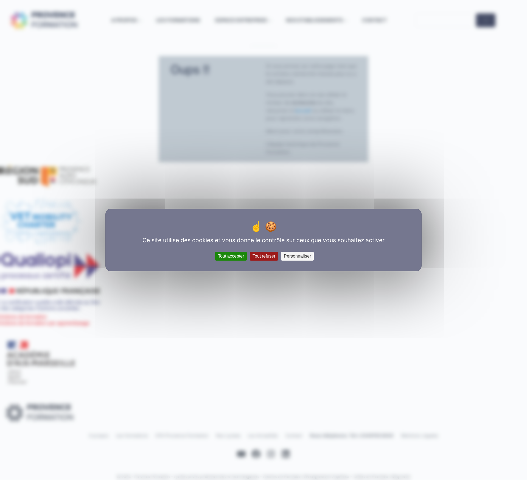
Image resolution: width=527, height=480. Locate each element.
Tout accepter (231, 256)
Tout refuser (264, 256)
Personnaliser (297, 256)
